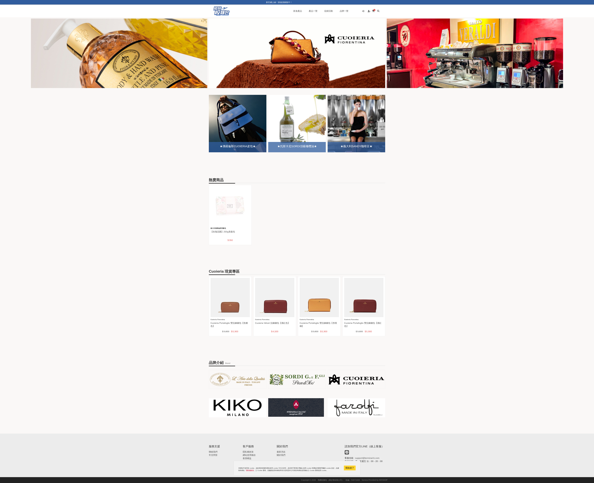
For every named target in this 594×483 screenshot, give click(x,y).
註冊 (368, 11)
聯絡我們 (213, 452)
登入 (363, 11)
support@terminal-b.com (367, 458)
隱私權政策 (248, 452)
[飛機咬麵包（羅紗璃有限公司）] (221, 11)
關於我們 (281, 455)
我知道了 (349, 468)
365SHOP (383, 480)
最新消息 (281, 452)
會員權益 (247, 458)
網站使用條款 (249, 455)
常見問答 (213, 455)
